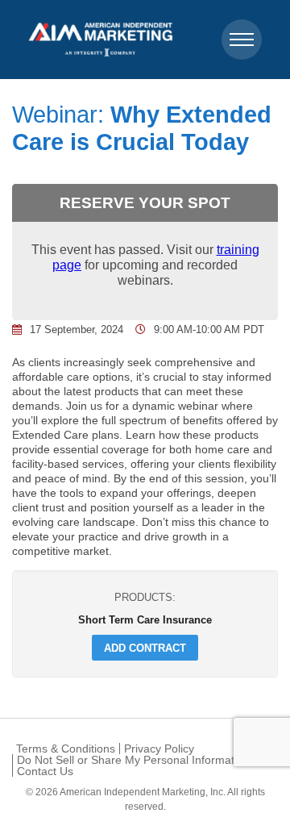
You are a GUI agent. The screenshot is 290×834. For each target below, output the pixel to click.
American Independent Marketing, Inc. (143, 792)
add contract (145, 647)
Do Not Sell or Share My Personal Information (133, 759)
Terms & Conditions (65, 748)
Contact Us (45, 771)
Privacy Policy (159, 748)
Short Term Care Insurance (145, 619)
